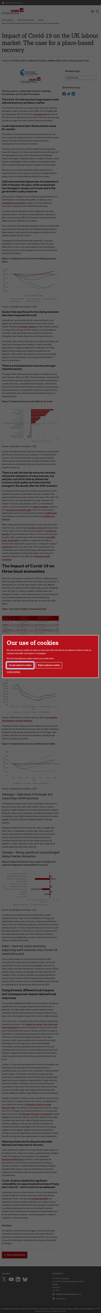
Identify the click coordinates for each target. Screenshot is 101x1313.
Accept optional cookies (20, 665)
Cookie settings (13, 672)
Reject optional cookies (49, 665)
